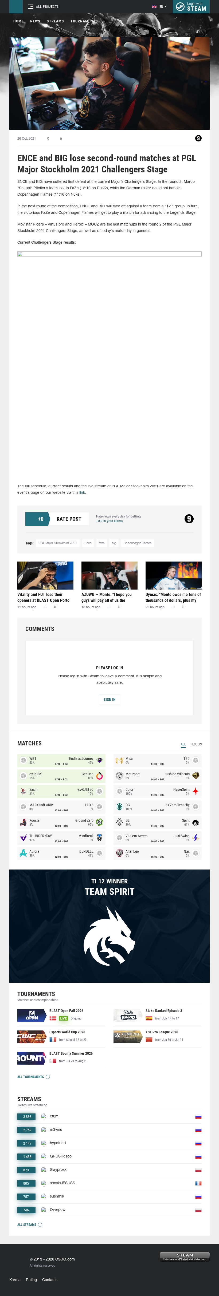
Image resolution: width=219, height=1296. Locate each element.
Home (18, 21)
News (35, 21)
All (183, 744)
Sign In (110, 699)
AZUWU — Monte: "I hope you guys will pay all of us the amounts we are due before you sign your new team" (108, 597)
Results (196, 744)
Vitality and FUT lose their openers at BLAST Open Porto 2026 (43, 597)
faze (101, 543)
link (82, 493)
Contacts (49, 1280)
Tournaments (84, 21)
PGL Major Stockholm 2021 (57, 543)
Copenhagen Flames (137, 543)
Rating (31, 1280)
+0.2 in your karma (109, 521)
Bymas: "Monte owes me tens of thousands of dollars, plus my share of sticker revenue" (173, 597)
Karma (15, 1280)
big (114, 543)
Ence (88, 543)
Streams (55, 21)
